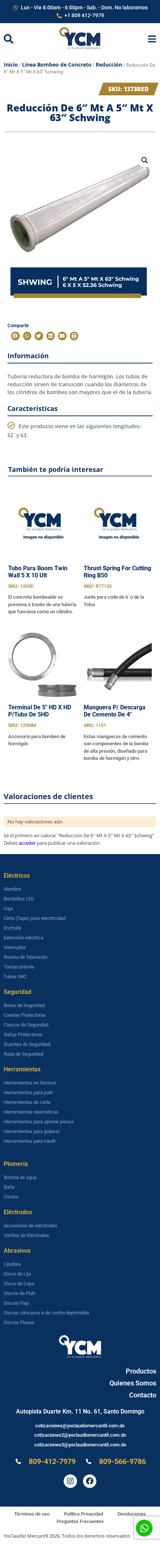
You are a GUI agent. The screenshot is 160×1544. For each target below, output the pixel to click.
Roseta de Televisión (25, 957)
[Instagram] (70, 1481)
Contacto (142, 1395)
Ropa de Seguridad (23, 1054)
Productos (141, 1371)
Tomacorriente (19, 967)
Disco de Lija (17, 1274)
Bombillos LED (19, 899)
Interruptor (15, 947)
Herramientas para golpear (32, 1131)
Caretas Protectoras (25, 1015)
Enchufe (12, 928)
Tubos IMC (15, 976)
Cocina (11, 1197)
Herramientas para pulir (28, 1092)
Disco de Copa (19, 1283)
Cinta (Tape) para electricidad (34, 918)
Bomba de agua (20, 1177)
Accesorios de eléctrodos (30, 1225)
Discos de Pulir (19, 1293)
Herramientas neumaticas (31, 1112)
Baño (9, 1187)
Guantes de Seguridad (27, 1044)
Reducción (109, 64)
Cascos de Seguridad (26, 1025)
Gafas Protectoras (23, 1034)
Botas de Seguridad (24, 1005)
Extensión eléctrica (24, 937)
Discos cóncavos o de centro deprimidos (46, 1313)
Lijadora (12, 1264)
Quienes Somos (132, 1383)
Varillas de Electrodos (26, 1235)
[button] (144, 160)
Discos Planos (19, 1322)
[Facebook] (89, 1481)
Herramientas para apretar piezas (39, 1121)
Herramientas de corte (27, 1102)
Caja (8, 908)
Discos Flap (16, 1303)
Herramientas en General (30, 1083)
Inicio (11, 64)
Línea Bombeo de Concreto (57, 64)
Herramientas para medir (30, 1141)
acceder (27, 842)
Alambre (12, 889)
